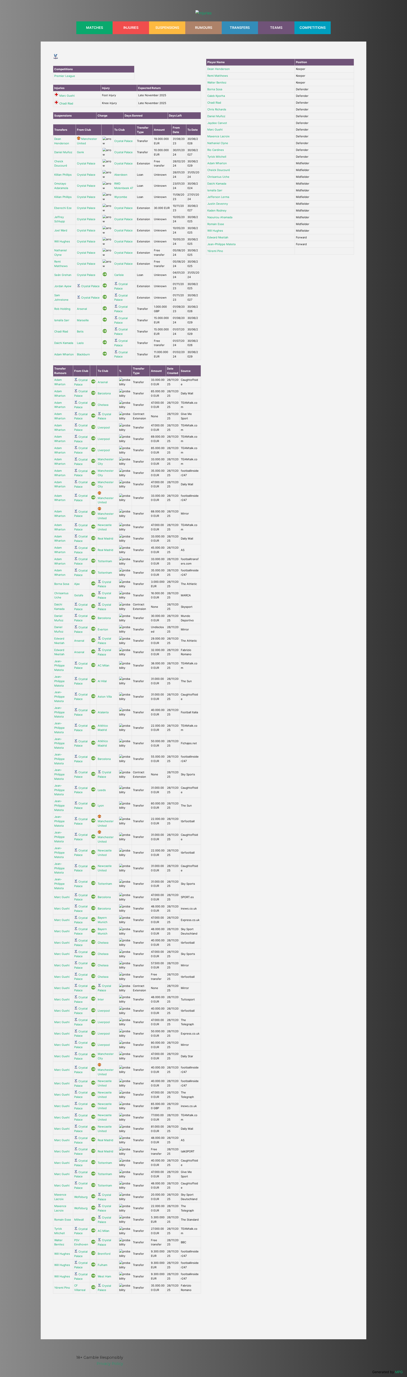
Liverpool (104, 427)
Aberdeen (120, 174)
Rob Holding (62, 308)
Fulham (102, 1265)
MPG (399, 1372)
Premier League (64, 76)
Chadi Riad (66, 103)
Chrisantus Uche (218, 176)
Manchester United (106, 500)
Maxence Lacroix (218, 136)
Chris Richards (216, 109)
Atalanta (103, 712)
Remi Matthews (217, 75)
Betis (80, 331)
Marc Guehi (67, 95)
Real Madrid (105, 538)
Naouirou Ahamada (219, 217)
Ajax (77, 584)
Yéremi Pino (62, 1287)
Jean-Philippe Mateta (59, 665)
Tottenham (105, 561)
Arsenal (82, 308)
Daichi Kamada (63, 343)
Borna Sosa (61, 584)
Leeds (102, 790)
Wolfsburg (81, 1197)
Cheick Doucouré (218, 170)
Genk (80, 152)
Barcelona (104, 393)
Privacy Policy (110, 1363)
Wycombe (120, 197)
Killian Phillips (63, 174)
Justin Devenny (217, 203)
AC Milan (103, 665)
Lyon (101, 805)
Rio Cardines (215, 150)
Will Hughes (62, 241)
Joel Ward (60, 230)
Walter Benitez (216, 82)
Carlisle (119, 275)
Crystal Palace (123, 141)
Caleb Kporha (216, 95)
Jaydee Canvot (217, 123)
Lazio (80, 343)
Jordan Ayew (62, 286)
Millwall (79, 1219)
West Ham (104, 1276)
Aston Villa (105, 696)
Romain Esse (62, 1219)
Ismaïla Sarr (61, 320)
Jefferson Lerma (218, 197)
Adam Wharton (64, 354)
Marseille (83, 320)
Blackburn (83, 354)
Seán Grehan (62, 275)
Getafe (78, 595)
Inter (101, 999)
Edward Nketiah (217, 237)
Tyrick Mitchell (216, 156)
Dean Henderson (218, 69)
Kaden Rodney (216, 210)
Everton (103, 629)
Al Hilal (102, 681)
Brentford (104, 1253)
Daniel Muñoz (63, 152)
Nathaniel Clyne (217, 143)
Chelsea (103, 404)
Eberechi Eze (63, 208)
